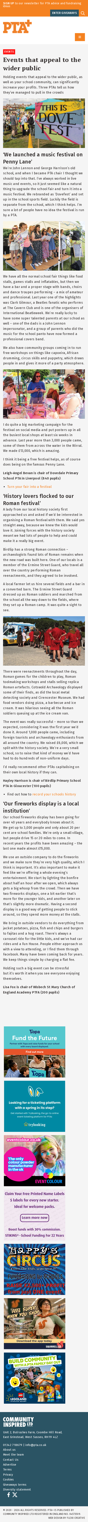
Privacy (8, 1474)
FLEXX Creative (76, 1517)
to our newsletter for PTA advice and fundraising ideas (42, 5)
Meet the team (13, 1454)
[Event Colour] (34, 1160)
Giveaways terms (14, 1484)
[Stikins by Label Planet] (34, 1215)
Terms (7, 1469)
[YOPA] (34, 1051)
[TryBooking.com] (34, 1106)
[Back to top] (76, 1510)
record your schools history (54, 794)
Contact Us (10, 1460)
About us (9, 1449)
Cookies (8, 1479)
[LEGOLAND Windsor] (34, 1378)
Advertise (9, 1464)
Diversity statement (17, 1489)
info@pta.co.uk (35, 1445)
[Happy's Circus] (34, 1269)
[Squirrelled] (34, 1323)
